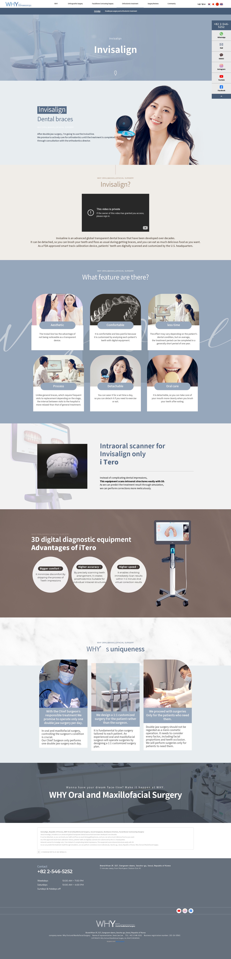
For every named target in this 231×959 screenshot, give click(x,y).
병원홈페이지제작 (111, 941)
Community (171, 4)
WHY (56, 4)
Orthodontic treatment (130, 4)
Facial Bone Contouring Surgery (102, 4)
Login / (199, 4)
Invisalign (97, 11)
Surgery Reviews (153, 4)
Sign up (203, 4)
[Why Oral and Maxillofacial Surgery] (16, 4)
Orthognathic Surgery (75, 4)
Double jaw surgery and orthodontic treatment (121, 11)
